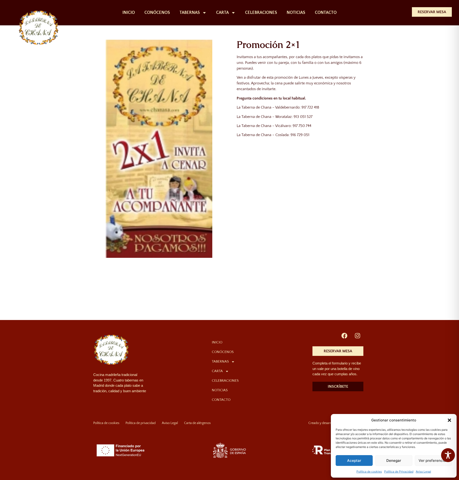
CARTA (222, 12)
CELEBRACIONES (261, 12)
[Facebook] (344, 336)
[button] (449, 420)
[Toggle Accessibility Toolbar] (448, 455)
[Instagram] (357, 336)
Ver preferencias (433, 460)
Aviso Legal (423, 471)
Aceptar (354, 460)
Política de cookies (369, 471)
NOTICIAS (296, 12)
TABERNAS (190, 12)
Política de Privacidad (398, 471)
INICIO (128, 12)
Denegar (393, 460)
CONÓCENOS (157, 12)
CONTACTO (326, 12)
